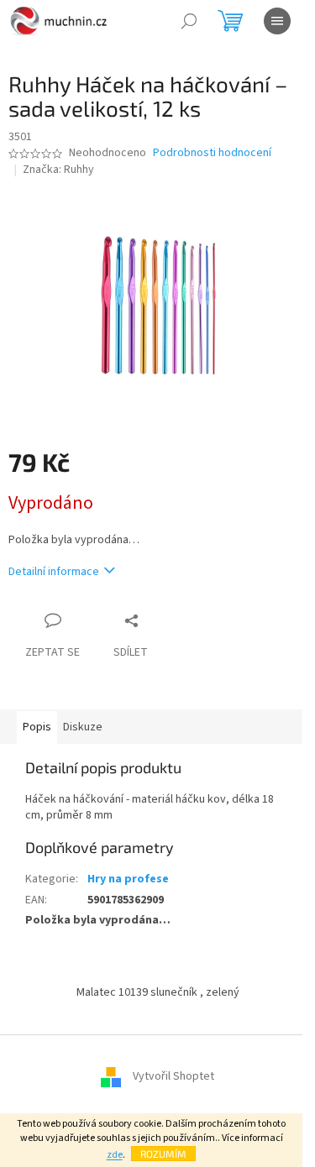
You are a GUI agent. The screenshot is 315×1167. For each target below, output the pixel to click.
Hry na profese (128, 879)
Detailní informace (53, 571)
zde (115, 1155)
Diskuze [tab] (82, 727)
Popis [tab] (37, 727)
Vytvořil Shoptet (173, 1076)
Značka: (58, 169)
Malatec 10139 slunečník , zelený (157, 992)
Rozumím (163, 1153)
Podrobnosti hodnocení (212, 153)
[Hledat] (189, 21)
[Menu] (277, 21)
